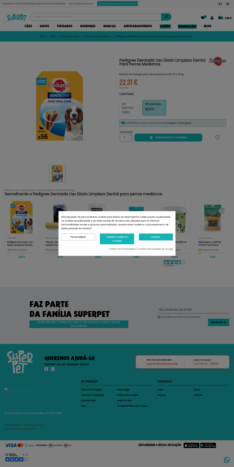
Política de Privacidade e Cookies (128, 249)
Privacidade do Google (160, 249)
